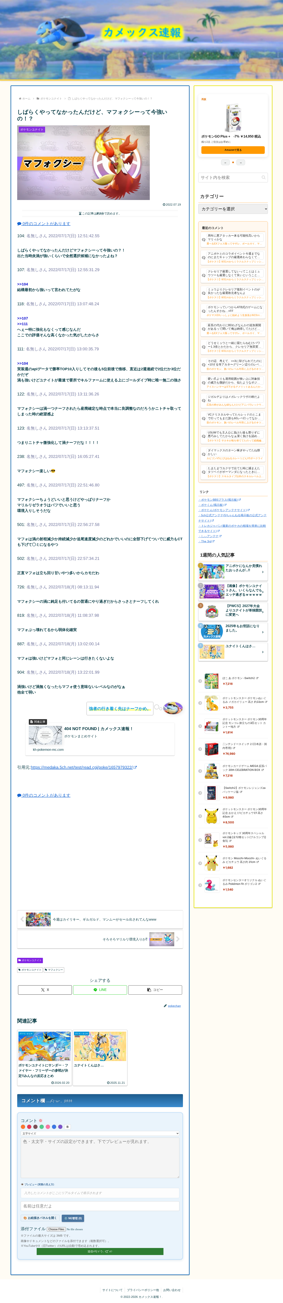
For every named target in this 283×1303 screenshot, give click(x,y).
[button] (155, 990)
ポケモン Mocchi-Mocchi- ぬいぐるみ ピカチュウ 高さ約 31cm (244, 859)
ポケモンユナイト (32, 960)
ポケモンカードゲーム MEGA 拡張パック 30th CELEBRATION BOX (245, 767)
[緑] (41, 1127)
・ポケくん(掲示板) (211, 505)
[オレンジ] (23, 1127)
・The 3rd (205, 541)
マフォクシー (55, 969)
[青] (54, 1127)
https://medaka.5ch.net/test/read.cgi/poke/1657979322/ (82, 767)
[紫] (60, 1127)
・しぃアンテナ (208, 536)
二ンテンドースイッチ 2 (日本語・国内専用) (245, 745)
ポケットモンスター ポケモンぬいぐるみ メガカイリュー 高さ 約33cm (244, 699)
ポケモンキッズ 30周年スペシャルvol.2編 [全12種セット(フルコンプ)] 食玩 (244, 836)
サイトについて (112, 1290)
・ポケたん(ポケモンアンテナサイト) (222, 510)
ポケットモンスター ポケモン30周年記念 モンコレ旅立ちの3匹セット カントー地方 (245, 722)
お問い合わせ (172, 1290)
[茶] (35, 1127)
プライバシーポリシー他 (143, 1290)
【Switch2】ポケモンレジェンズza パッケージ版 (244, 789)
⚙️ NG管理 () (73, 1218)
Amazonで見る (233, 150)
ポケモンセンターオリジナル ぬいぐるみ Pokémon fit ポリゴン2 (244, 881)
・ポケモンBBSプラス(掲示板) (218, 499)
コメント (32, 1120)
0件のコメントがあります (45, 223)
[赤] (29, 1127)
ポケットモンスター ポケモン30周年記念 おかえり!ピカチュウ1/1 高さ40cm (245, 812)
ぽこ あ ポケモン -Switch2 (239, 678)
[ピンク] (48, 1127)
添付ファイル (34, 1228)
